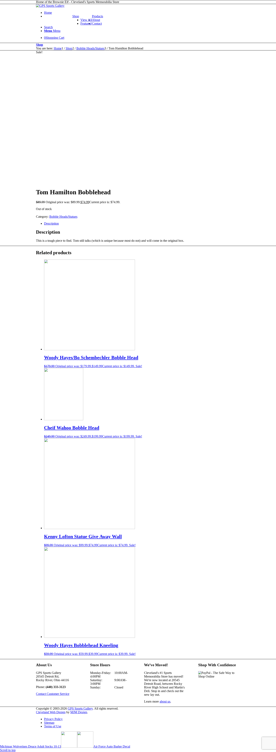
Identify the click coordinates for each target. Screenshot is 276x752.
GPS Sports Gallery (80, 708)
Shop (75, 16)
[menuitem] (142, 13)
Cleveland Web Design (50, 712)
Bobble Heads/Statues (63, 216)
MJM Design (78, 712)
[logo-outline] (50, 5)
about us (165, 701)
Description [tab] (51, 223)
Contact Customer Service (52, 694)
